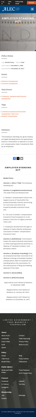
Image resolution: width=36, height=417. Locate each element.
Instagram (4, 387)
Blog (20, 355)
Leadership (5, 338)
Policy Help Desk (19, 2)
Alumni (3, 347)
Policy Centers (24, 359)
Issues (3, 355)
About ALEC (5, 335)
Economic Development (9, 83)
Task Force (5, 359)
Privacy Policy (23, 341)
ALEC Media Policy (25, 373)
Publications (23, 361)
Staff (3, 344)
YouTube (22, 384)
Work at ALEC (23, 344)
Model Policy (5, 361)
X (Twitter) (5, 384)
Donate (31, 2)
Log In (2, 2)
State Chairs (5, 341)
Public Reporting (24, 338)
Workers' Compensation (9, 116)
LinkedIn (21, 381)
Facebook (4, 381)
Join (2, 395)
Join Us (9, 2)
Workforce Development (9, 81)
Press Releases (24, 370)
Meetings (22, 395)
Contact (21, 335)
